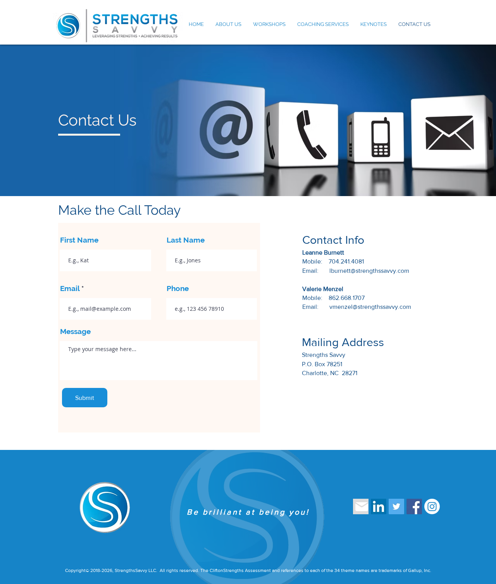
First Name (79, 240)
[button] (228, 24)
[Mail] (361, 506)
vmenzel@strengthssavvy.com (370, 306)
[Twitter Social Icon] (396, 506)
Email (69, 288)
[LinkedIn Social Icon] (378, 506)
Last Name (186, 240)
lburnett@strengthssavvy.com (369, 270)
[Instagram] (432, 506)
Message (75, 331)
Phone (178, 288)
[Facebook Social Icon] (414, 506)
